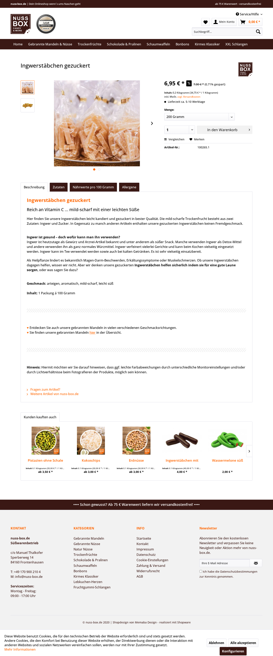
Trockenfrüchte (85, 554)
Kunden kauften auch (40, 417)
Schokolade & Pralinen (91, 560)
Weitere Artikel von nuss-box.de (54, 394)
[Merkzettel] (205, 22)
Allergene (129, 187)
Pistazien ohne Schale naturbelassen (45, 460)
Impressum (145, 549)
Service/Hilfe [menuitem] (249, 14)
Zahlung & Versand (150, 565)
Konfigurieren (233, 651)
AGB (139, 576)
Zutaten (59, 187)
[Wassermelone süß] (227, 441)
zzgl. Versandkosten (188, 96)
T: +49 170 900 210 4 (26, 572)
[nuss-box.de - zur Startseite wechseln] (21, 24)
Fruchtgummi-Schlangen (92, 587)
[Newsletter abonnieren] (256, 563)
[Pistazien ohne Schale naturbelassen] (45, 441)
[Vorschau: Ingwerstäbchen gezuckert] (28, 87)
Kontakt (142, 544)
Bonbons (80, 571)
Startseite (143, 538)
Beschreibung (34, 187)
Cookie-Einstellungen (152, 560)
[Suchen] (258, 32)
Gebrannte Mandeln (89, 538)
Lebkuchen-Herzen (88, 582)
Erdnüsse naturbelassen (136, 460)
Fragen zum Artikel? (45, 389)
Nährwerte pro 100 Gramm (93, 187)
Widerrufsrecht (148, 571)
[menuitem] (227, 32)
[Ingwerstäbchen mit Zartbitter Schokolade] (182, 441)
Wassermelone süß (227, 460)
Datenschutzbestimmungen (238, 571)
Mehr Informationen (20, 649)
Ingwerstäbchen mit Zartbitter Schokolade (182, 460)
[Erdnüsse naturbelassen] (136, 441)
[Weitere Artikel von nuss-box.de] (245, 69)
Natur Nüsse (83, 549)
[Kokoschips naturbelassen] (91, 441)
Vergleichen (176, 139)
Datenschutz (146, 554)
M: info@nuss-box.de (27, 576)
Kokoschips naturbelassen (91, 460)
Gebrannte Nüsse (87, 544)
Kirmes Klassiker (86, 576)
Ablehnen (216, 643)
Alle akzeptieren (243, 643)
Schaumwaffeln (85, 565)
